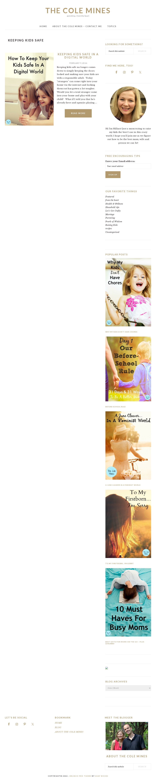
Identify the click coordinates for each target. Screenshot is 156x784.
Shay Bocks (101, 776)
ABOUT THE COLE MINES (69, 732)
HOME (58, 723)
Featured (109, 196)
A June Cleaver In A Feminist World (123, 485)
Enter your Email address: (120, 161)
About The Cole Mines (126, 756)
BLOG (58, 727)
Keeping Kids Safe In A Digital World (78, 56)
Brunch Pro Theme (80, 776)
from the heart (112, 200)
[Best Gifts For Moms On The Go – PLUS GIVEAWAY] (128, 603)
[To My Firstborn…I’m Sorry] (128, 524)
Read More (78, 113)
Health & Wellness (114, 203)
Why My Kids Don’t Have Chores (121, 332)
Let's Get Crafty (113, 210)
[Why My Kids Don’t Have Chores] (128, 292)
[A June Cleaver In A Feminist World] (128, 446)
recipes (108, 228)
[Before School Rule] (128, 369)
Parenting (110, 218)
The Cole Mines (78, 10)
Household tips (112, 207)
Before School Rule (115, 407)
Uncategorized (112, 232)
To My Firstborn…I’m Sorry (119, 563)
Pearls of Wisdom (113, 221)
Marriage (109, 214)
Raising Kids (111, 225)
